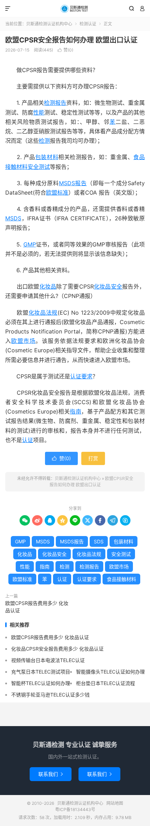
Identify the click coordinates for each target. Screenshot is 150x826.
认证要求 (81, 376)
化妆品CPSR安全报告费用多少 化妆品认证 (57, 649)
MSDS (13, 218)
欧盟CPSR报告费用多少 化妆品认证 (36, 606)
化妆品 (48, 286)
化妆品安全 (108, 286)
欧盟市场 (23, 340)
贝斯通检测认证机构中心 (75, 9)
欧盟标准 (57, 192)
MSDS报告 (73, 183)
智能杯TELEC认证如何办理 (40, 683)
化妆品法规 (43, 312)
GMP (29, 244)
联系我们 (50, 774)
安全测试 (39, 166)
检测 (44, 140)
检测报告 (55, 102)
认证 (27, 439)
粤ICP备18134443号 (75, 809)
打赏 (93, 458)
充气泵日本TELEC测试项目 (40, 672)
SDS (99, 541)
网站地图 (114, 803)
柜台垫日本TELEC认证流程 (105, 683)
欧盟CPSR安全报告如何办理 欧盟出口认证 (71, 40)
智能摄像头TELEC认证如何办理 (110, 672)
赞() (65, 50)
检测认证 (88, 23)
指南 (75, 411)
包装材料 (46, 157)
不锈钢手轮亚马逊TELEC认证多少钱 (50, 695)
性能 (38, 112)
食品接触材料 (121, 579)
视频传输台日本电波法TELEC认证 (48, 660)
